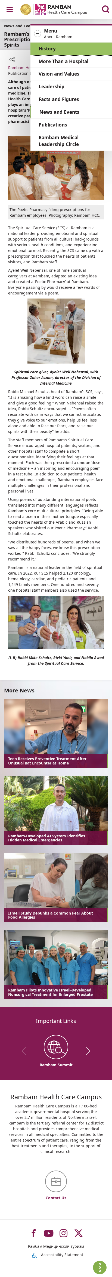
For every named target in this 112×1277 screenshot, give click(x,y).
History (47, 49)
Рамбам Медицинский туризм (56, 1246)
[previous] (26, 1051)
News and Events (59, 112)
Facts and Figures (59, 99)
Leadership (51, 86)
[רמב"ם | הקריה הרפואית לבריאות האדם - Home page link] (60, 10)
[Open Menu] (10, 9)
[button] (71, 33)
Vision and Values (59, 74)
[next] (86, 1051)
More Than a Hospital (63, 61)
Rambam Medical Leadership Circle (59, 141)
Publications (53, 125)
